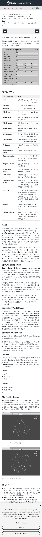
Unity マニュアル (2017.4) (10, 14)
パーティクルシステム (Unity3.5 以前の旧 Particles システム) (19, 20)
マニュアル (5, 8)
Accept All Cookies (21, 533)
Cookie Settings (21, 523)
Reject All (21, 527)
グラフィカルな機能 (8, 16)
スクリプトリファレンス (18, 8)
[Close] (40, 505)
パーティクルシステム (24, 16)
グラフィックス (26, 14)
